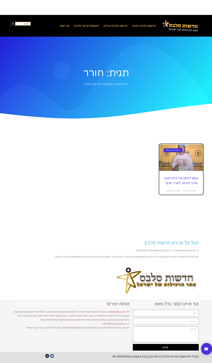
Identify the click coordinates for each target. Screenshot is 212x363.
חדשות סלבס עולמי (115, 26)
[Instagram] (47, 356)
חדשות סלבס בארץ (144, 26)
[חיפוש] (13, 23)
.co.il (116, 311)
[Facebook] (52, 356)
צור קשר (64, 26)
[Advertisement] (106, 7)
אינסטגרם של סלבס (86, 26)
